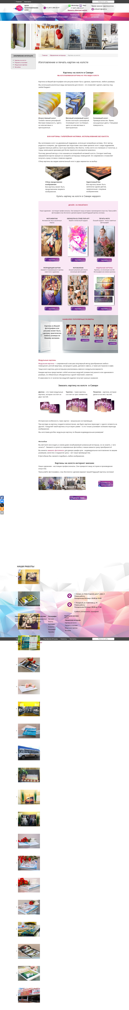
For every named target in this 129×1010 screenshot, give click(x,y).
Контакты (27, 2)
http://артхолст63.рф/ (35, 642)
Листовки (51, 619)
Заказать (52, 259)
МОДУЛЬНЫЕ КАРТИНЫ (104, 268)
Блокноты (51, 627)
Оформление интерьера (73, 620)
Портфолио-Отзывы (50, 639)
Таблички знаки (36, 621)
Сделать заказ (78, 497)
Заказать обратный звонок (77, 10)
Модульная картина (46, 363)
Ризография (51, 629)
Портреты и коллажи (21, 62)
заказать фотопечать (56, 450)
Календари (51, 624)
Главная (19, 2)
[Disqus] (64, 530)
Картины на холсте (20, 60)
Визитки (50, 621)
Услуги (66, 618)
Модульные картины (21, 65)
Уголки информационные (39, 619)
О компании (28, 639)
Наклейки (51, 632)
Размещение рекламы (71, 616)
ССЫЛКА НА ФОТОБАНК (105, 483)
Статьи (38, 639)
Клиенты (64, 639)
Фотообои (18, 67)
